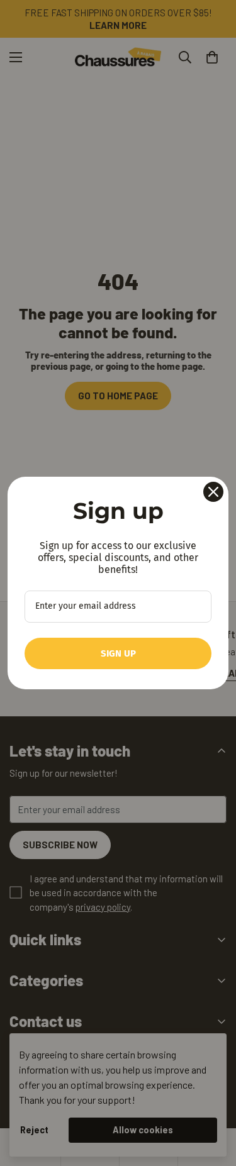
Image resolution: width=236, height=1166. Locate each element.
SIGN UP (118, 653)
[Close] (213, 492)
